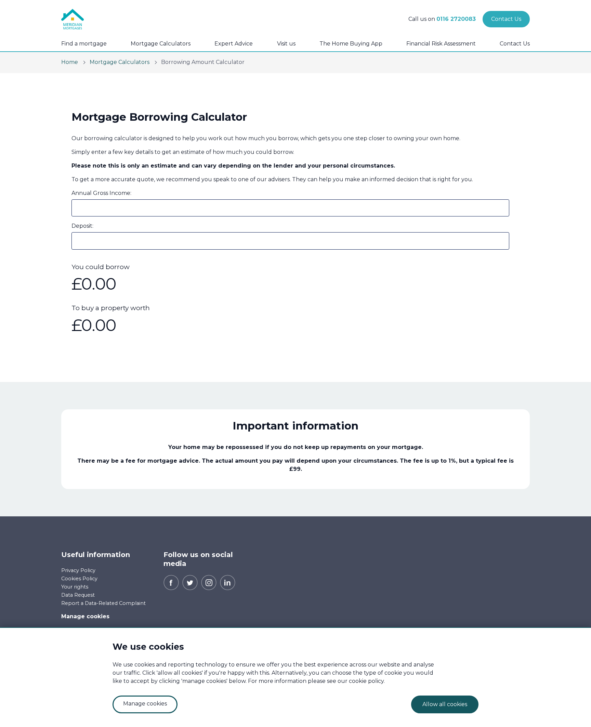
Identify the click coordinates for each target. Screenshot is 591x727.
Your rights (74, 587)
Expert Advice (233, 43)
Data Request (78, 595)
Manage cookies (85, 616)
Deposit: (82, 226)
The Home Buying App (350, 43)
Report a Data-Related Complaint (103, 603)
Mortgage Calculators (161, 43)
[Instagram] (208, 582)
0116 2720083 (456, 19)
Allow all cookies (444, 704)
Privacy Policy (78, 570)
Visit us (286, 43)
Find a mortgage (84, 43)
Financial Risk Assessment (441, 43)
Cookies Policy (79, 579)
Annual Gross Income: (101, 193)
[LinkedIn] (227, 582)
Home (69, 62)
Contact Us (515, 43)
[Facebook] (171, 582)
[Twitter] (190, 582)
